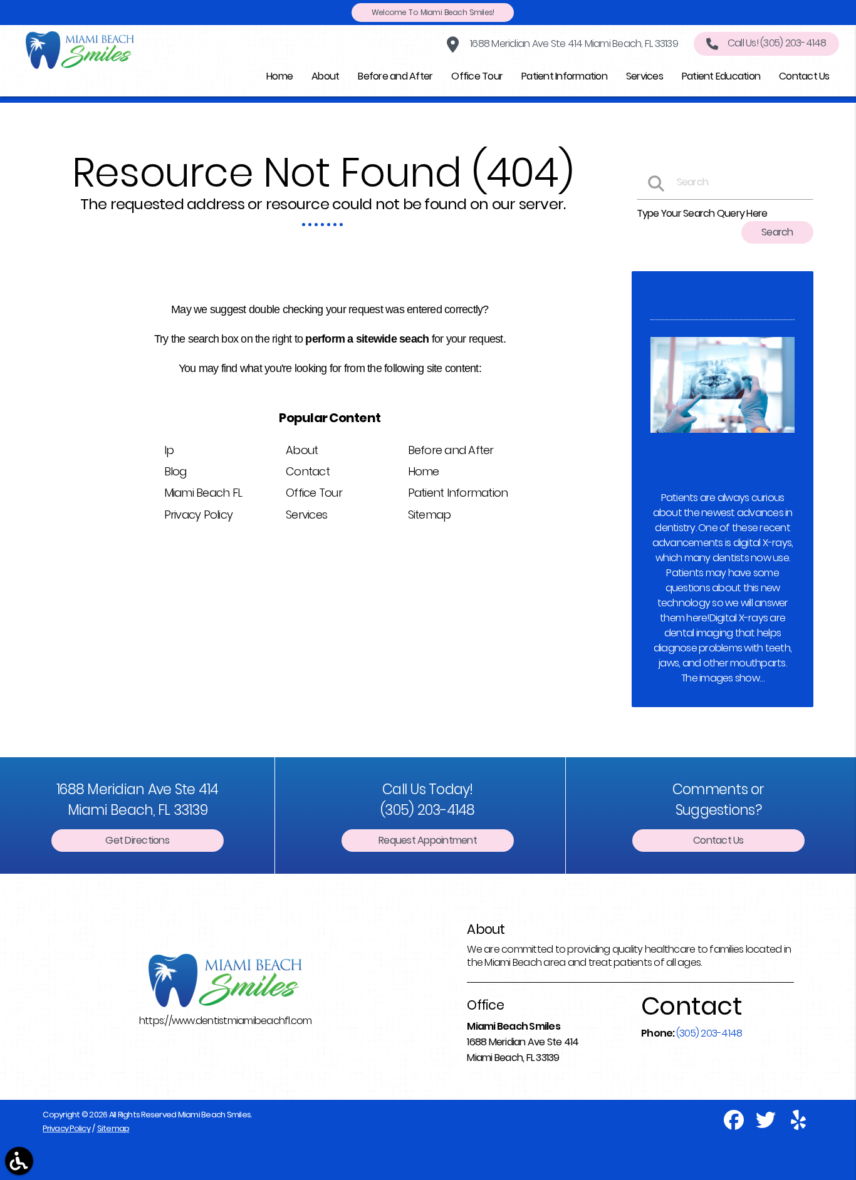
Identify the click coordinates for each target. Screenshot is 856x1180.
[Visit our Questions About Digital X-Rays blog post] (722, 435)
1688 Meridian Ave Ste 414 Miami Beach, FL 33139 (573, 43)
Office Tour (314, 492)
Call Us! (777, 43)
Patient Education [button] (721, 76)
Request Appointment (427, 840)
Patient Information (458, 492)
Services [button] (644, 76)
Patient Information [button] (564, 76)
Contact (308, 471)
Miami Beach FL (203, 492)
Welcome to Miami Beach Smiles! (433, 12)
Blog (175, 471)
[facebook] (735, 1125)
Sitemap (429, 514)
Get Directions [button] (137, 840)
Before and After (451, 450)
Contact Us (718, 840)
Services (306, 514)
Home (423, 471)
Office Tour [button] (477, 76)
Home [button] (279, 76)
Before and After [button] (395, 76)
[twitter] (767, 1125)
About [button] (325, 76)
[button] (19, 1161)
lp (169, 450)
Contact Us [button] (804, 76)
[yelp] (798, 1125)
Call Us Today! (427, 799)
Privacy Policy (198, 514)
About (302, 450)
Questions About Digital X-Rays (720, 464)
